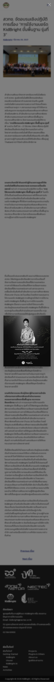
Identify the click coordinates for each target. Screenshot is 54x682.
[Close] (49, 4)
